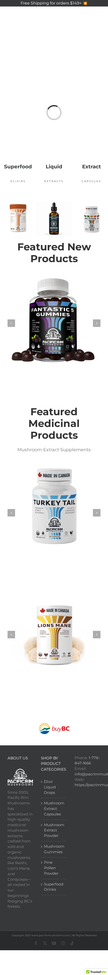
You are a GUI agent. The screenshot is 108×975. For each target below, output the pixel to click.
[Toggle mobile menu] (97, 13)
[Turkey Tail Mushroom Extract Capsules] (54, 512)
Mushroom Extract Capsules (54, 808)
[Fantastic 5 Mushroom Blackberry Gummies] (54, 322)
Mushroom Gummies (54, 849)
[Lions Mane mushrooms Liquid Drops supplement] (54, 203)
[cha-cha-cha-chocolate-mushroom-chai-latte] (18, 203)
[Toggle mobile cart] (77, 13)
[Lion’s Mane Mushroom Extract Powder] (54, 634)
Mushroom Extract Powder (54, 830)
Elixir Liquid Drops (50, 787)
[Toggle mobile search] (87, 13)
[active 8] (91, 206)
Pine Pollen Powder (51, 868)
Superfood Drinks (53, 887)
